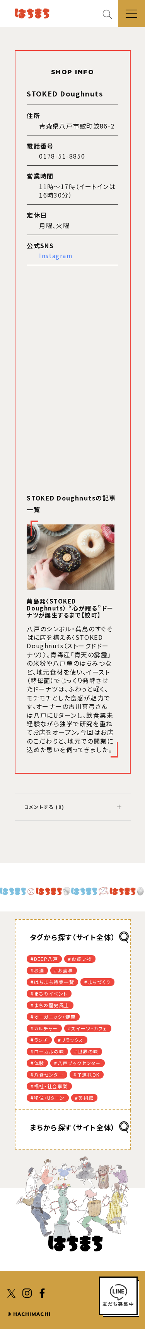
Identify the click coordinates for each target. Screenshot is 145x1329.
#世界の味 (86, 1051)
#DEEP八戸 (44, 958)
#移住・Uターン (48, 1097)
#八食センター (47, 1074)
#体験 (37, 1063)
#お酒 (37, 970)
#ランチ (39, 1039)
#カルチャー (44, 1028)
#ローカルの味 (47, 1051)
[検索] (110, 14)
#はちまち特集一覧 (52, 982)
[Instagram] (27, 1292)
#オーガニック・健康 (53, 1016)
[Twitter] (12, 1292)
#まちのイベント (49, 993)
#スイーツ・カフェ (87, 1028)
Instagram (56, 255)
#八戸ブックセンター (77, 1063)
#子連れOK (86, 1074)
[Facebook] (42, 1292)
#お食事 (63, 970)
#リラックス (71, 1039)
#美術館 (84, 1097)
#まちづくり (97, 982)
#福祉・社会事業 (49, 1086)
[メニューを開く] (131, 13)
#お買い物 (80, 958)
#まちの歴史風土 (50, 1005)
